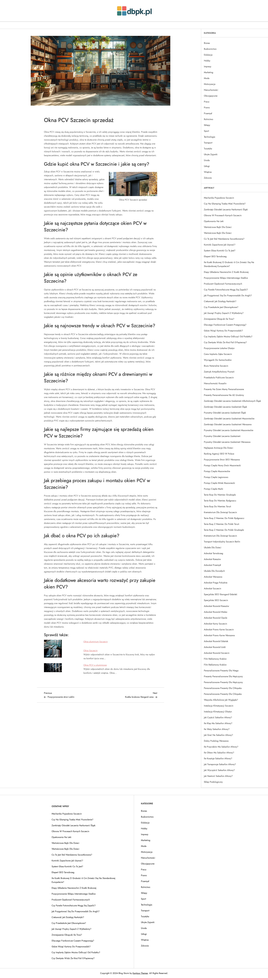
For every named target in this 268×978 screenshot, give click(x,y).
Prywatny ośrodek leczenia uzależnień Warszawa (227, 442)
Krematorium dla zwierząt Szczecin (220, 512)
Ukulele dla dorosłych (214, 571)
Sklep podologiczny (213, 781)
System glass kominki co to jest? (219, 250)
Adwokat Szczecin (212, 588)
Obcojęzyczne (210, 95)
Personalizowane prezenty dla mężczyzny (223, 682)
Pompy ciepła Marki (213, 488)
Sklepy (207, 125)
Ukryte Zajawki (210, 154)
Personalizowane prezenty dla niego (221, 670)
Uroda (207, 160)
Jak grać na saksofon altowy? (218, 735)
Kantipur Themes (140, 973)
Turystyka (208, 148)
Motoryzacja (209, 84)
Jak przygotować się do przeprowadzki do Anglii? (228, 295)
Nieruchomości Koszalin (215, 383)
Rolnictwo (208, 119)
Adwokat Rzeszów (212, 559)
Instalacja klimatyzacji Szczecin (218, 705)
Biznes (207, 43)
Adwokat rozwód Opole (215, 617)
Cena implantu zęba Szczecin (218, 354)
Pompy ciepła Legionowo (216, 477)
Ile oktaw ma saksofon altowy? (219, 752)
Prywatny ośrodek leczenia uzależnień (222, 436)
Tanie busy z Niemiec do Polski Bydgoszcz (224, 518)
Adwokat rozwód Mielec (215, 612)
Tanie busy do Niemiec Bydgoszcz (220, 500)
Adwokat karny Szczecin (215, 623)
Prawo (207, 107)
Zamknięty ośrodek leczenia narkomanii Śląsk (226, 209)
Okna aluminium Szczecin (95, 641)
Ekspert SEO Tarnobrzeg (215, 256)
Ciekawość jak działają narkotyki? (220, 301)
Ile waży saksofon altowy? (216, 729)
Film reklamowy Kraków (215, 658)
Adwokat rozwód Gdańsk (216, 641)
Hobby (207, 60)
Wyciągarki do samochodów (218, 360)
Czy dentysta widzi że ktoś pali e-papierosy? (225, 342)
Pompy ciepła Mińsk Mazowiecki (219, 483)
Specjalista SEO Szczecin (216, 600)
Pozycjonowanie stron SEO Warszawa (222, 459)
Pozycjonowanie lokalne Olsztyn (219, 348)
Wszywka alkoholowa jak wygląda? (221, 699)
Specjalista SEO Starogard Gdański (220, 594)
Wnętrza (208, 172)
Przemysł (208, 113)
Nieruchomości (211, 90)
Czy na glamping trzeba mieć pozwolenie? (225, 203)
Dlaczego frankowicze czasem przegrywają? (225, 324)
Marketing (208, 72)
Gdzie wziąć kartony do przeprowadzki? (223, 330)
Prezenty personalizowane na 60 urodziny (224, 395)
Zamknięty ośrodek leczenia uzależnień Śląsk (225, 406)
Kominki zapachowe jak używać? (219, 244)
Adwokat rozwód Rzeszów (216, 606)
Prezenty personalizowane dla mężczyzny (223, 676)
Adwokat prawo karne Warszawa (219, 635)
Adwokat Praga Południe (215, 582)
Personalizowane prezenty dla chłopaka (223, 688)
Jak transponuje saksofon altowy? (220, 764)
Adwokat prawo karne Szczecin (219, 629)
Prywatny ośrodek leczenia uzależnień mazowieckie (228, 430)
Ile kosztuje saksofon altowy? (218, 758)
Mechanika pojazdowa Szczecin (219, 197)
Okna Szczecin (90, 650)
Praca (206, 101)
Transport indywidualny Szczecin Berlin (222, 541)
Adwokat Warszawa (213, 576)
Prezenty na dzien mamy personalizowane (224, 389)
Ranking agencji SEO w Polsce (219, 453)
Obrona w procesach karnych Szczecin (222, 215)
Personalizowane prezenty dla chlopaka (223, 694)
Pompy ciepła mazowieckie (217, 471)
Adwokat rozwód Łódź (215, 647)
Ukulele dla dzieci (212, 547)
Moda (206, 78)
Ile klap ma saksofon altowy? (218, 723)
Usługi (207, 166)
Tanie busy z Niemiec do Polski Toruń (221, 524)
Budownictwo (210, 49)
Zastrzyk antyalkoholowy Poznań (219, 371)
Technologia (209, 136)
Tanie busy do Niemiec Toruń (217, 506)
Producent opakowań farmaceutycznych (223, 283)
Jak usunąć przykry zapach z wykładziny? (224, 313)
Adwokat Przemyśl (212, 565)
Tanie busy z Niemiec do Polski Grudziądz (224, 529)
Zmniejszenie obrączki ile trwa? (219, 319)
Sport (206, 131)
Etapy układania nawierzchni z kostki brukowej (226, 272)
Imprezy (207, 66)
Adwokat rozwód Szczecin (216, 653)
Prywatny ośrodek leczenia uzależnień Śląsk (225, 412)
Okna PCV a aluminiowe (95, 665)
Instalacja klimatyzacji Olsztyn (218, 711)
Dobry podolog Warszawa (216, 740)
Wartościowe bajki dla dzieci (218, 227)
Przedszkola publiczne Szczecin (219, 377)
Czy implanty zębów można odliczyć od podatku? (228, 336)
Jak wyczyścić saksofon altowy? (219, 770)
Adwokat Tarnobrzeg (213, 553)
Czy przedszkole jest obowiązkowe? (221, 307)
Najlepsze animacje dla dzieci (218, 447)
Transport (208, 142)
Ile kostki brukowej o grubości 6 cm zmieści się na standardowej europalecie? (229, 264)
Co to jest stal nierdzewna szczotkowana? (224, 238)
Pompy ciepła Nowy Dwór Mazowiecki (222, 465)
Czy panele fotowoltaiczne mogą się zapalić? (226, 289)
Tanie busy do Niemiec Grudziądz (220, 494)
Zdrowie (208, 177)
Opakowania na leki (214, 221)
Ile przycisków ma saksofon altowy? (221, 746)
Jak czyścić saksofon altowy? (218, 717)
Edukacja (208, 54)
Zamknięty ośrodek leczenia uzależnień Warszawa (228, 424)
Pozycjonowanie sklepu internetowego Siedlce (226, 277)
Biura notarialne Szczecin (216, 365)
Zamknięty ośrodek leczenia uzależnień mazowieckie (229, 418)
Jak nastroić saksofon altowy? (218, 776)
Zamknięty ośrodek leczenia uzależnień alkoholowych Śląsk (232, 401)
